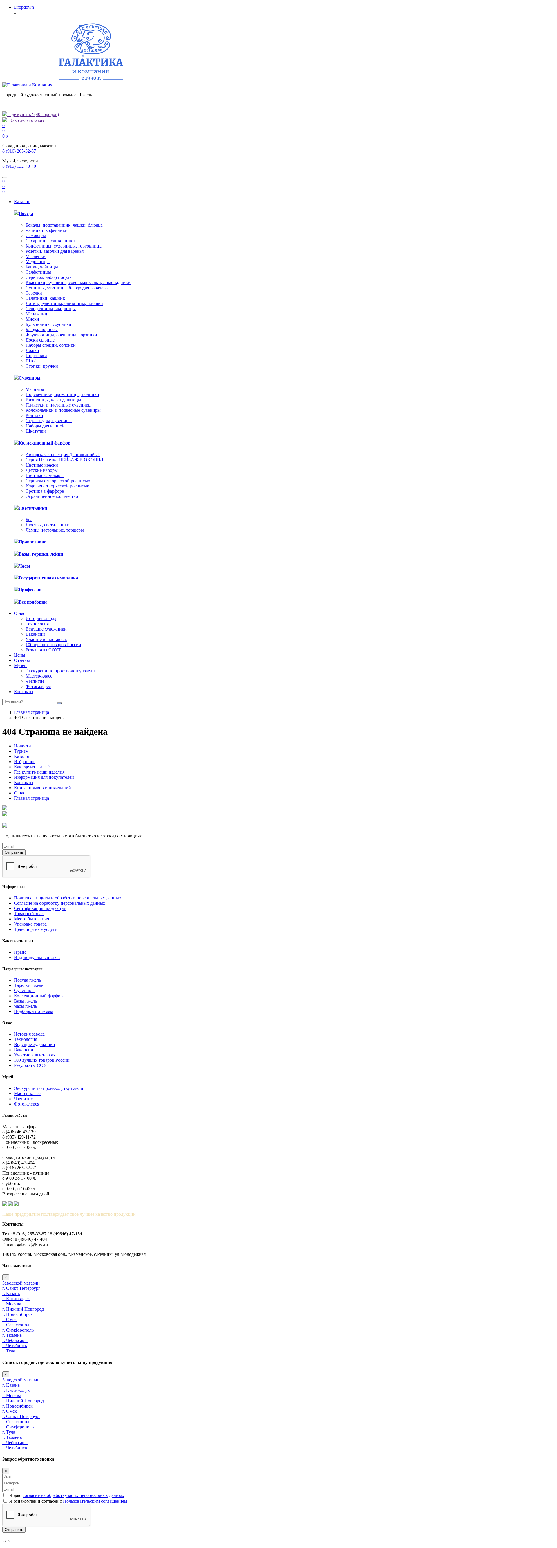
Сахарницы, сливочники (50, 240)
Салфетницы (38, 272)
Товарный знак (29, 913)
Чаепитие (35, 681)
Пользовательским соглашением (95, 1501)
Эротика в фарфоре (45, 491)
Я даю (66, 1495)
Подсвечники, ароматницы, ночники (62, 394)
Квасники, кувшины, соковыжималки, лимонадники (78, 282)
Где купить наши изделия (39, 772)
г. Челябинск (14, 1345)
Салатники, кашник (45, 298)
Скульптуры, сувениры (49, 420)
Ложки (32, 350)
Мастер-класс (39, 675)
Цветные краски (42, 465)
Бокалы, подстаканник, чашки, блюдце (64, 225)
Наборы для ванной (45, 425)
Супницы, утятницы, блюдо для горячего (67, 287)
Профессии (30, 589)
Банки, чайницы (42, 266)
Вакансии (35, 634)
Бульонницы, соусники (48, 324)
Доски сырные (40, 339)
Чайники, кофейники (47, 230)
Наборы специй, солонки (51, 345)
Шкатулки (36, 431)
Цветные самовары (45, 475)
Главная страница (31, 712)
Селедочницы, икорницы (51, 308)
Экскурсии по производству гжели (60, 670)
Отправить (14, 852)
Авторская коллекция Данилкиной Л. (63, 454)
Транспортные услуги (35, 929)
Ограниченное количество (52, 496)
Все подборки (33, 601)
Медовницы (38, 261)
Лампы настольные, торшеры (55, 530)
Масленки (36, 256)
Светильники (33, 508)
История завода (41, 618)
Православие (32, 541)
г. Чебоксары (15, 1340)
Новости (22, 745)
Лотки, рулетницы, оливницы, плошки (64, 303)
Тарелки (34, 292)
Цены (19, 655)
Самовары (36, 235)
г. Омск (9, 1319)
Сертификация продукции (40, 908)
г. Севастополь (16, 1324)
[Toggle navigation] (4, 177)
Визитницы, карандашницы (53, 399)
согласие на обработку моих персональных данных (73, 1495)
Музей (20, 665)
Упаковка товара (30, 924)
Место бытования (31, 918)
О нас (19, 613)
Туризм (21, 751)
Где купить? (33, 114)
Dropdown (24, 7)
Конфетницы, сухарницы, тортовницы (64, 245)
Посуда (26, 213)
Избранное (24, 761)
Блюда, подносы (42, 329)
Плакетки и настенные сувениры (58, 404)
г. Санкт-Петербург (21, 1288)
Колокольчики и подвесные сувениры (63, 410)
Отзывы (22, 660)
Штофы (33, 360)
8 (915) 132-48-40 (19, 166)
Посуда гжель (27, 980)
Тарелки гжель (28, 985)
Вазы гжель (25, 1000)
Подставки (36, 355)
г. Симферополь (18, 1329)
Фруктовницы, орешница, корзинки (61, 334)
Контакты (23, 691)
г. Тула (8, 1350)
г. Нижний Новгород (23, 1309)
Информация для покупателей (44, 777)
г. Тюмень (12, 1335)
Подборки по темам (33, 1011)
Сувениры (30, 377)
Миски (32, 319)
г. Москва (11, 1303)
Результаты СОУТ (43, 649)
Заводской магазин (21, 1282)
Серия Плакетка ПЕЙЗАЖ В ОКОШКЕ (65, 459)
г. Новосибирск (17, 1314)
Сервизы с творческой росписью (58, 480)
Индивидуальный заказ (37, 957)
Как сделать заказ (25, 120)
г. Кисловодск (16, 1298)
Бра (29, 519)
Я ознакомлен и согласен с (68, 1501)
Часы (24, 565)
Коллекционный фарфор (44, 442)
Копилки (34, 415)
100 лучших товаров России (53, 644)
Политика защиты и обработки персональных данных (67, 897)
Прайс (20, 952)
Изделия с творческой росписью (57, 485)
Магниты (35, 389)
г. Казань (11, 1293)
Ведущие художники (46, 628)
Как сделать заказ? (32, 766)
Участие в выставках (46, 639)
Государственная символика (48, 577)
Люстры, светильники (48, 524)
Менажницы (38, 313)
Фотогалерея (38, 686)
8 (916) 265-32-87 (19, 151)
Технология (37, 623)
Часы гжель (25, 1006)
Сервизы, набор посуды (49, 277)
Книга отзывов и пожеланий (42, 787)
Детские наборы (42, 470)
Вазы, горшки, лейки (41, 554)
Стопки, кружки (42, 366)
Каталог (22, 201)
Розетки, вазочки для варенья (55, 251)
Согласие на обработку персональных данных (59, 903)
